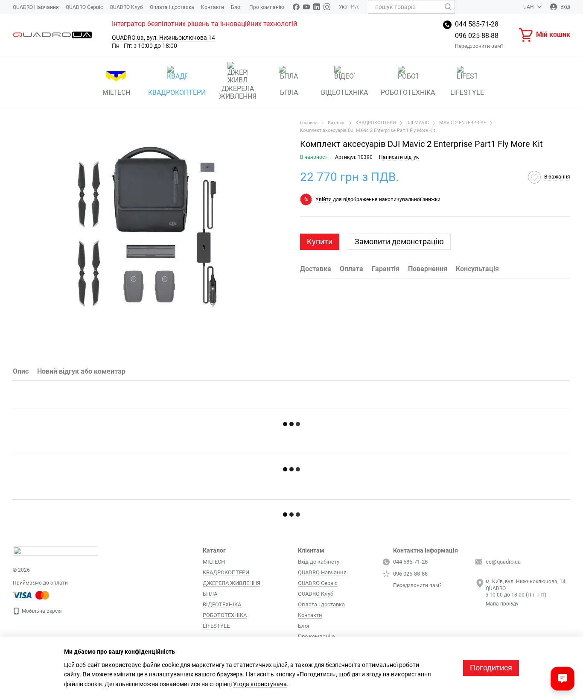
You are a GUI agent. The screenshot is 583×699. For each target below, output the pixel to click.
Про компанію (266, 7)
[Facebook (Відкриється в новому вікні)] (296, 6)
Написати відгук (399, 157)
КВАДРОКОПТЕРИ (177, 92)
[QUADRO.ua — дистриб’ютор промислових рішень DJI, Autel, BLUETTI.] (55, 551)
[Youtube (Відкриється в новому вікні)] (306, 6)
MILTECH (116, 92)
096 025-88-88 (476, 36)
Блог (236, 7)
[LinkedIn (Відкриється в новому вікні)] (316, 6)
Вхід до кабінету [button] (318, 562)
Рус (355, 6)
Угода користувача (260, 684)
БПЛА (289, 92)
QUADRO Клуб (126, 7)
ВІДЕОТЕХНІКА (344, 92)
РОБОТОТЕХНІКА (408, 92)
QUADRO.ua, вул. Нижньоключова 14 (163, 37)
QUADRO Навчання (36, 7)
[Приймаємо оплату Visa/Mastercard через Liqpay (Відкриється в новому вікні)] (31, 595)
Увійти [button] (323, 199)
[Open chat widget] (562, 678)
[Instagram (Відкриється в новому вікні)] (327, 6)
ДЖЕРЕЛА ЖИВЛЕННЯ (238, 92)
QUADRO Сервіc (84, 7)
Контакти (212, 7)
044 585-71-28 (476, 24)
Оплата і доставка (172, 7)
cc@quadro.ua (503, 562)
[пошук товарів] (448, 7)
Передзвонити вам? (479, 46)
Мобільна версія (41, 611)
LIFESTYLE (467, 92)
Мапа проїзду (502, 604)
